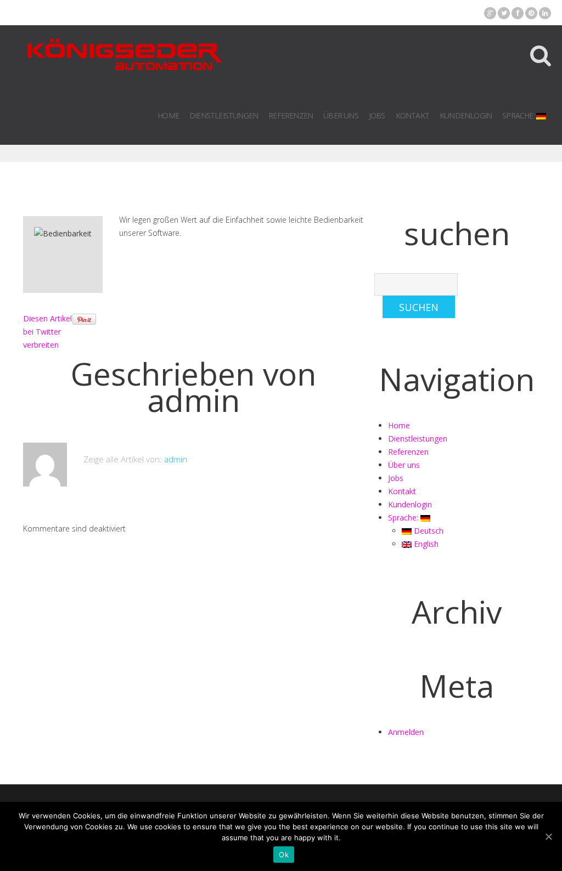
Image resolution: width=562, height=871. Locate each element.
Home (168, 115)
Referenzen (290, 115)
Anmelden (406, 732)
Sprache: (519, 115)
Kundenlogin (466, 115)
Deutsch (427, 530)
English (425, 544)
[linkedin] (545, 13)
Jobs (377, 115)
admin (193, 399)
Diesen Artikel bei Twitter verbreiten (47, 331)
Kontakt (412, 115)
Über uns (340, 115)
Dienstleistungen (223, 115)
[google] (490, 13)
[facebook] (518, 13)
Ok (284, 854)
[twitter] (504, 13)
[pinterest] (531, 13)
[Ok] (548, 836)
